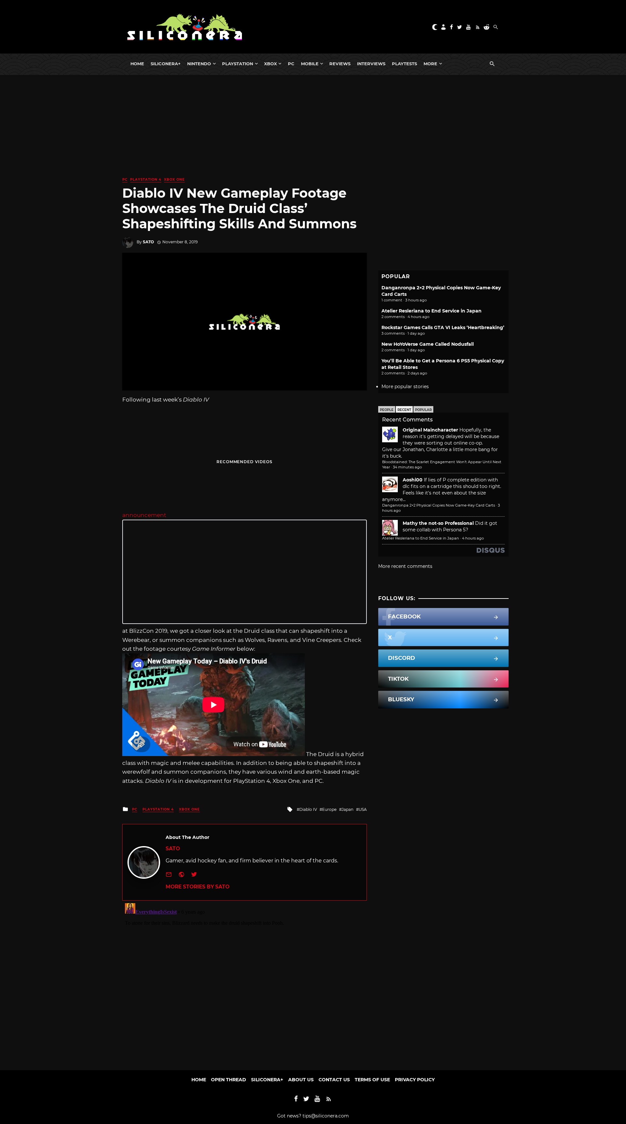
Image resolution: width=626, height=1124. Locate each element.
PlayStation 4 (145, 179)
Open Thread (228, 1080)
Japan (347, 809)
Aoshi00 (413, 480)
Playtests (404, 63)
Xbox (270, 63)
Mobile (310, 63)
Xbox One (174, 179)
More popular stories (405, 386)
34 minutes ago (407, 467)
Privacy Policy (415, 1080)
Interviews (371, 63)
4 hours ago (473, 538)
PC (291, 63)
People (387, 410)
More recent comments (405, 566)
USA (363, 809)
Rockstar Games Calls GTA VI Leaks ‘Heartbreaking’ (442, 327)
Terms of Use (372, 1080)
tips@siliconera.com (326, 1116)
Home (137, 63)
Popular (423, 410)
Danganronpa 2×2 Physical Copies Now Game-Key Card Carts (438, 505)
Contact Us (334, 1080)
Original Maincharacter (430, 430)
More (430, 63)
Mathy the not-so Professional (438, 523)
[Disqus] (244, 982)
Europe (329, 809)
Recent (404, 410)
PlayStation (237, 63)
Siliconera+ (166, 63)
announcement (144, 515)
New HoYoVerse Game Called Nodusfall (427, 344)
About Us (301, 1080)
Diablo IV (308, 809)
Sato (148, 241)
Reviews (339, 63)
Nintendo (199, 63)
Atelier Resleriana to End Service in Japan (431, 311)
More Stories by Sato (198, 887)
